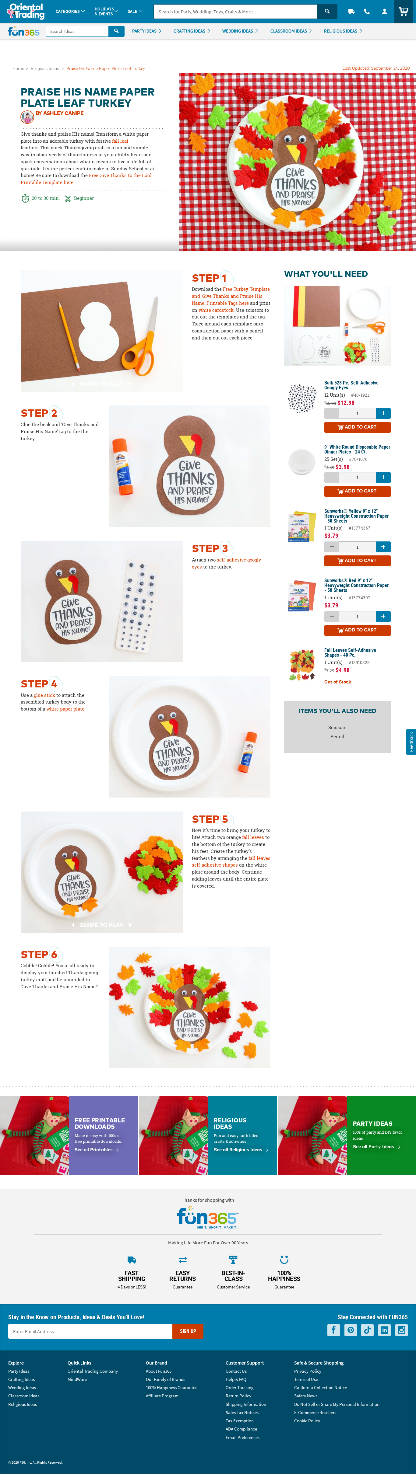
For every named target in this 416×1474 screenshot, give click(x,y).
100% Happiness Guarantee (171, 1387)
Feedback (411, 742)
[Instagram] (401, 1330)
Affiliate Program (162, 1396)
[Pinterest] (350, 1330)
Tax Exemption (240, 1421)
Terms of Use (306, 1379)
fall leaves (253, 837)
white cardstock (216, 310)
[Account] (384, 11)
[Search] (327, 11)
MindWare (77, 1379)
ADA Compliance (241, 1429)
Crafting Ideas (21, 1379)
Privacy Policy (307, 1371)
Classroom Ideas (23, 1396)
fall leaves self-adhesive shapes (231, 861)
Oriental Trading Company (93, 1371)
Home (18, 69)
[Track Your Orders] (351, 11)
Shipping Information (246, 1404)
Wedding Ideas (22, 1387)
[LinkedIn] (384, 1330)
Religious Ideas (45, 69)
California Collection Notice (320, 1387)
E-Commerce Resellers (315, 1412)
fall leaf (120, 141)
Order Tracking (240, 1387)
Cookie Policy (307, 1421)
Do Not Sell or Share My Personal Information (336, 1404)
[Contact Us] (367, 11)
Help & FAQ (236, 1379)
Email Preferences (242, 1437)
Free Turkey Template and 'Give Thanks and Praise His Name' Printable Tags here (231, 296)
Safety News (305, 1396)
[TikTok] (367, 1330)
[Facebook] (333, 1330)
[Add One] (383, 413)
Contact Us (236, 1371)
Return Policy (238, 1396)
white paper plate (65, 709)
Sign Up (188, 1331)
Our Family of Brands (165, 1379)
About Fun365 (158, 1371)
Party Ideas (18, 1371)
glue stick (44, 695)
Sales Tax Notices (242, 1412)
